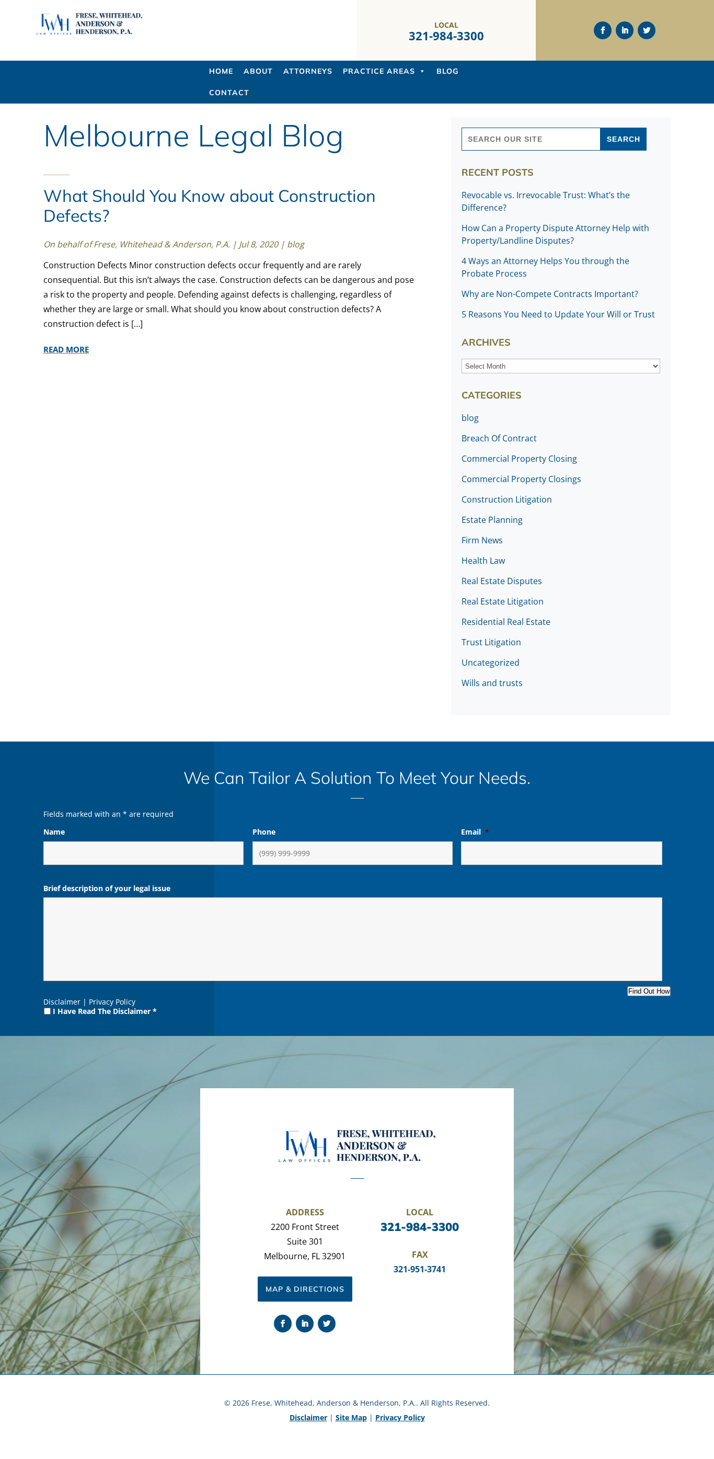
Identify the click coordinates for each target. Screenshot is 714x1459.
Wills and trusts (492, 683)
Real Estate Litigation (503, 601)
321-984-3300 (446, 35)
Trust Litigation (491, 642)
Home (221, 71)
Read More (66, 349)
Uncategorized (491, 662)
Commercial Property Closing (519, 458)
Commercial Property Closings (521, 479)
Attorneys (307, 71)
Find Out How (649, 991)
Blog (447, 71)
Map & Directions (305, 1289)
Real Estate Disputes (502, 581)
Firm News (482, 540)
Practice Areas (379, 71)
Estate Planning (492, 520)
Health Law (483, 560)
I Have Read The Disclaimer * (105, 1011)
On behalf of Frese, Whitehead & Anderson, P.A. (136, 244)
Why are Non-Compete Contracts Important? (550, 294)
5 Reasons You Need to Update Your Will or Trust (558, 314)
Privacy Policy (112, 1002)
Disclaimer (61, 1002)
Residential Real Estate (506, 622)
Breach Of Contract (499, 438)
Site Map (351, 1417)
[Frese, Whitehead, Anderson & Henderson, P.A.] (89, 32)
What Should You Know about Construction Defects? (209, 205)
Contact (229, 92)
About (258, 71)
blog (295, 244)
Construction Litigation (507, 499)
